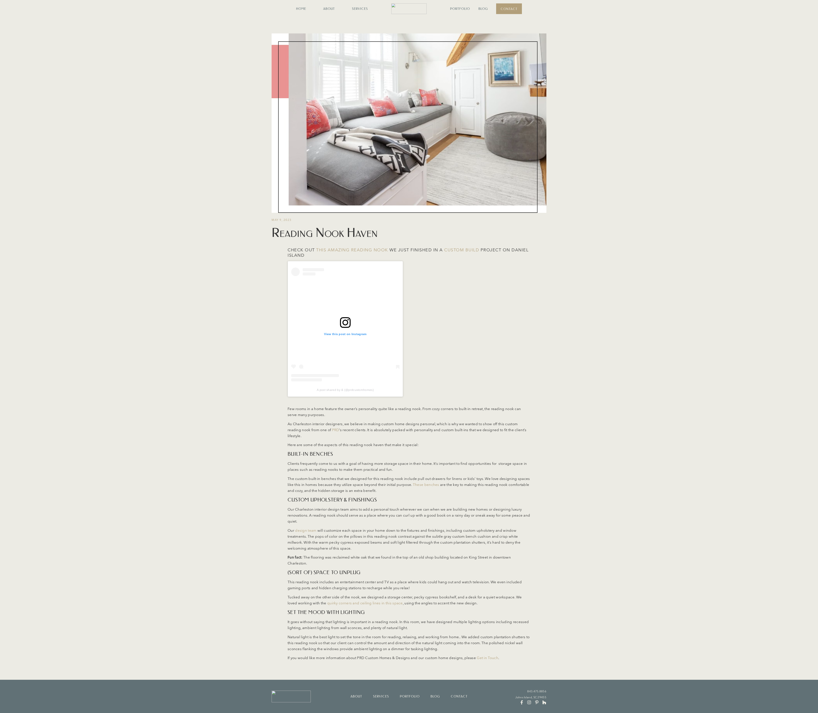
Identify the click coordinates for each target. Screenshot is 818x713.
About (329, 9)
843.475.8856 (536, 691)
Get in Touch (487, 657)
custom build (461, 249)
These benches (426, 484)
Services (360, 9)
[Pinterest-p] (537, 702)
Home (301, 9)
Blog (483, 9)
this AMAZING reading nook (352, 249)
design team (305, 530)
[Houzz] (544, 702)
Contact (509, 9)
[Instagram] (529, 702)
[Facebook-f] (522, 702)
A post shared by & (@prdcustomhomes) (345, 390)
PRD (335, 430)
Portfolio (460, 9)
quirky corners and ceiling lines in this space (365, 603)
